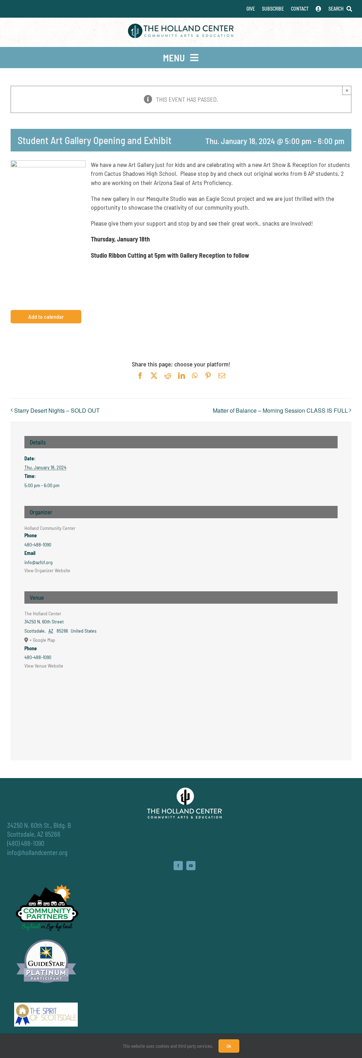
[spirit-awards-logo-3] (46, 1006)
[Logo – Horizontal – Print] (181, 27)
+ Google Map (42, 640)
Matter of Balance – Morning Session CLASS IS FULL (280, 410)
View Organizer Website (47, 570)
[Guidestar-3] (46, 939)
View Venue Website (43, 666)
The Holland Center (43, 613)
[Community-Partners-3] (46, 886)
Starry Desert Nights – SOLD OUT (57, 410)
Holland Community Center (50, 528)
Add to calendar (46, 316)
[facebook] (178, 865)
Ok (229, 1046)
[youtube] (190, 865)
